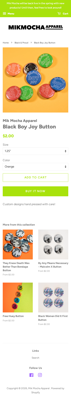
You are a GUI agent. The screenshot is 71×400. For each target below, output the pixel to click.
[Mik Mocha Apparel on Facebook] (31, 375)
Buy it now (35, 191)
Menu (10, 13)
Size (5, 144)
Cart (65, 13)
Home (6, 42)
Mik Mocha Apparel (39, 388)
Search (35, 357)
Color (6, 160)
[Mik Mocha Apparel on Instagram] (40, 375)
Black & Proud (21, 42)
